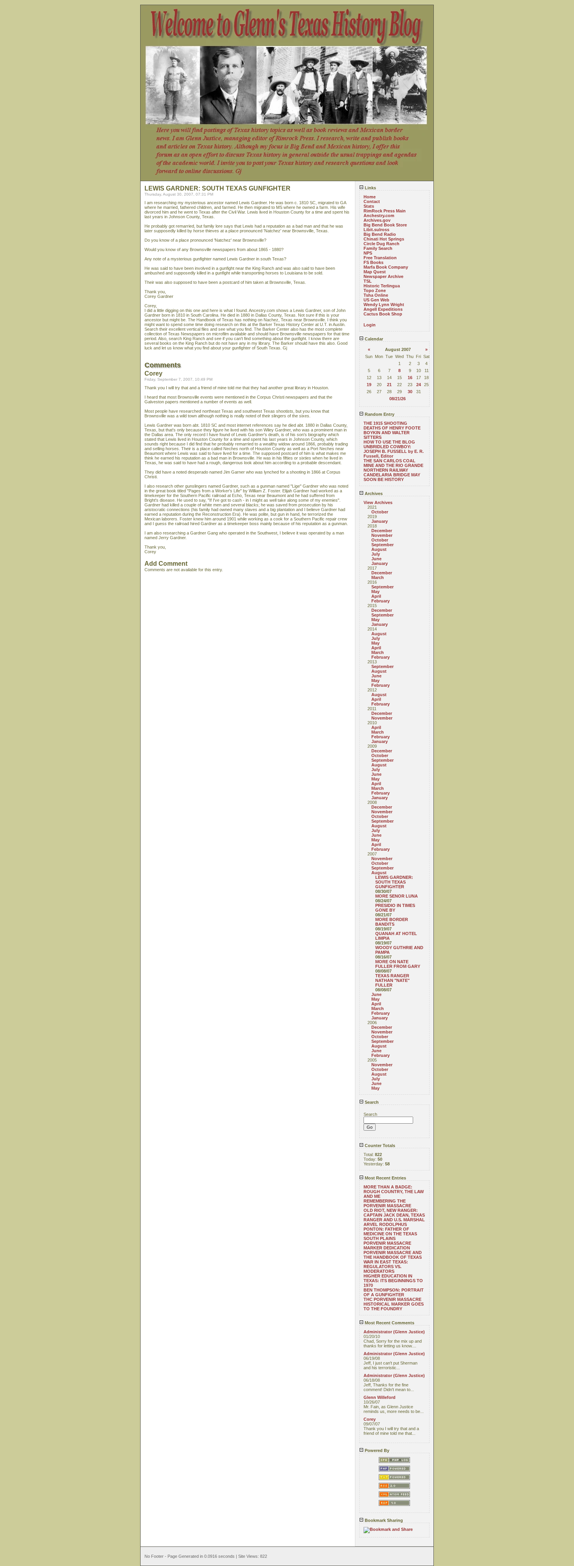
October (379, 512)
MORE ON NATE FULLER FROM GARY (397, 964)
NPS (368, 253)
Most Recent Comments (389, 1322)
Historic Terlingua (382, 285)
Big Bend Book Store (385, 225)
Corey (370, 1419)
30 (410, 391)
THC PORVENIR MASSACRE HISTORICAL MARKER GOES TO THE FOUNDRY (394, 1304)
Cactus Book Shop (383, 314)
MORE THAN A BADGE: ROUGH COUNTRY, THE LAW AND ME (394, 1192)
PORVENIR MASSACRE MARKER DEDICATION (387, 1245)
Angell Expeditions (383, 309)
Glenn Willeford (380, 1397)
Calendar (373, 339)
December (381, 530)
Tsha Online (376, 295)
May (375, 591)
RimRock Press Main (385, 210)
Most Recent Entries (385, 1178)
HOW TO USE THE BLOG (389, 442)
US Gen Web (376, 300)
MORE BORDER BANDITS (391, 921)
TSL (368, 281)
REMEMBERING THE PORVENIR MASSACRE (387, 1203)
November (381, 535)
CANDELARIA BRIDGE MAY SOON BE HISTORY (392, 477)
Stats (369, 206)
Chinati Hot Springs (384, 239)
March (377, 577)
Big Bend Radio (380, 234)
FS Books (373, 262)
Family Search (378, 248)
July (375, 554)
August (379, 549)
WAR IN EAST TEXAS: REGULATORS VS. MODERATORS (386, 1267)
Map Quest (375, 271)
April (376, 596)
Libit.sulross (376, 229)
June (376, 558)
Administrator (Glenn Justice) (394, 1331)
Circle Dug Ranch (381, 243)
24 (418, 384)
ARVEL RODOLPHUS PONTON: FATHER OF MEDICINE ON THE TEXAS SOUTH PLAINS (390, 1231)
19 (369, 384)
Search (371, 1102)
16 (410, 377)
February (380, 601)
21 (389, 384)
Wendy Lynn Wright (384, 304)
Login (370, 324)
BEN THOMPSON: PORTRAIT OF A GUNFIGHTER (394, 1292)
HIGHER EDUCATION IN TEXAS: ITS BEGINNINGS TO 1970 (393, 1281)
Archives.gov (377, 220)
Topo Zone (375, 290)
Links (370, 187)
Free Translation (380, 257)
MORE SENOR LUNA (396, 896)
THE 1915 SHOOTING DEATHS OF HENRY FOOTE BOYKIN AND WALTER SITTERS (392, 430)
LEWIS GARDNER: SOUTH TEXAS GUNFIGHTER (394, 882)
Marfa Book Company (386, 267)
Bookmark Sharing (383, 1520)
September (382, 544)
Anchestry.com (379, 215)
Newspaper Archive (383, 276)
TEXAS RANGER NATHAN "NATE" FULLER (392, 980)
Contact (372, 201)
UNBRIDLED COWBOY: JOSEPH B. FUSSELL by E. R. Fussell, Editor (394, 451)
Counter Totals (379, 1145)
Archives (373, 493)
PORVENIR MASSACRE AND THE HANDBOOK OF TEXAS (393, 1255)
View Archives (378, 502)
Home (370, 196)
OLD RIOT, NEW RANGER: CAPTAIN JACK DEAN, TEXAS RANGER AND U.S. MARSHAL (394, 1215)
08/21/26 (397, 398)
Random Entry (379, 414)
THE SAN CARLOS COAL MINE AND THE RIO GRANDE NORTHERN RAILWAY (393, 465)
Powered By (376, 1450)
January (379, 521)
